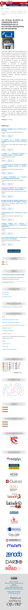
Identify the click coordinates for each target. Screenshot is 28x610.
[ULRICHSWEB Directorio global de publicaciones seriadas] (14, 541)
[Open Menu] (1, 5)
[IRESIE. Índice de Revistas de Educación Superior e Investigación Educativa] (14, 467)
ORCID (3, 341)
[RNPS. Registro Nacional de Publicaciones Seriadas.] (14, 530)
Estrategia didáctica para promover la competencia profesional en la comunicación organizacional (14, 225)
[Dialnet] (14, 482)
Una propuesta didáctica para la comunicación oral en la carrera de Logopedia (14, 238)
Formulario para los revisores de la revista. (12, 307)
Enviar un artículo (14, 251)
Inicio (2, 8)
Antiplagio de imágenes (8, 330)
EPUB (11, 136)
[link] (5, 346)
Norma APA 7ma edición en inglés (10, 319)
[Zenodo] (14, 554)
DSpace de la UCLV (6, 336)
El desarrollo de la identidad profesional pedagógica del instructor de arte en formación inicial (14, 141)
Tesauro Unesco (6, 343)
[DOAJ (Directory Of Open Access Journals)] (14, 489)
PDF (5, 136)
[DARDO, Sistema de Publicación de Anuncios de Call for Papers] (14, 562)
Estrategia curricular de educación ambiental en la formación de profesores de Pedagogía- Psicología (14, 201)
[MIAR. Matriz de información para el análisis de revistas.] (14, 546)
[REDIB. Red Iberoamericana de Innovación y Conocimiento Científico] (14, 475)
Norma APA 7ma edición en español (10, 322)
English (6, 262)
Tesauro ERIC (5, 346)
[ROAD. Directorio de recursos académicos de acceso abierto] (14, 568)
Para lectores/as (5, 292)
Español (6, 264)
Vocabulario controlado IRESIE (9, 349)
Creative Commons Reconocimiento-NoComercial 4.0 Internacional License (14, 588)
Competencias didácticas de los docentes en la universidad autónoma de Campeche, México (14, 188)
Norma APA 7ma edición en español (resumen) (13, 325)
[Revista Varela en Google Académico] (14, 535)
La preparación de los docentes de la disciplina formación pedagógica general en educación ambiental (14, 166)
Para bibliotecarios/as (6, 296)
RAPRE (3, 317)
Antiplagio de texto (6, 328)
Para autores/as (5, 294)
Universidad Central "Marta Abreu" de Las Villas (14, 583)
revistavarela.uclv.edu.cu (14, 593)
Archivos (7, 8)
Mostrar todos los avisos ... (8, 282)
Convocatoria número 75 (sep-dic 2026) (13, 274)
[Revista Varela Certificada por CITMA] (14, 440)
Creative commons (6, 333)
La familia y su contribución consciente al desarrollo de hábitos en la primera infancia (14, 154)
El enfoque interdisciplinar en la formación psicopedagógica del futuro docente (14, 177)
